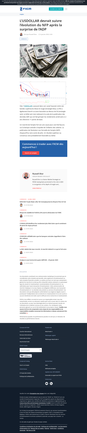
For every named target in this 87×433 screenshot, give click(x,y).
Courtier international (25, 331)
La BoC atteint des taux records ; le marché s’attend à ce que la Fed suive (43, 249)
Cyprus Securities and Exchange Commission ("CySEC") (35, 403)
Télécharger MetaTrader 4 (52, 339)
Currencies (24, 39)
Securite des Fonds (24, 341)
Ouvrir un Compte (56, 9)
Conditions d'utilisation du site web (30, 426)
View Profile (36, 188)
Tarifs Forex (53, 428)
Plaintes (47, 428)
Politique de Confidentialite (27, 376)
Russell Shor (33, 34)
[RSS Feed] (51, 383)
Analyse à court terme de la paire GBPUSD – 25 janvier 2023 (39, 260)
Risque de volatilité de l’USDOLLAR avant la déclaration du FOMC (40, 213)
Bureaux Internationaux (26, 335)
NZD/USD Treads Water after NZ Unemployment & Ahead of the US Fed (43, 202)
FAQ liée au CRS (30, 430)
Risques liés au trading (37, 428)
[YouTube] (46, 383)
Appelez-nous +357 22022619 (52, 372)
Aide (46, 365)
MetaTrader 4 (48, 331)
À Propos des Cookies (25, 373)
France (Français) (25, 350)
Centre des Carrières (25, 338)
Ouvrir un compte (31, 153)
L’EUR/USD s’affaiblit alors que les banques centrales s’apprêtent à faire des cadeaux (43, 237)
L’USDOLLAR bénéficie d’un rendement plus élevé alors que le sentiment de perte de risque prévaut (43, 224)
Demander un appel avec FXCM (53, 375)
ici (27, 313)
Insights (22, 14)
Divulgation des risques (37, 393)
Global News (32, 199)
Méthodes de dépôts (50, 368)
